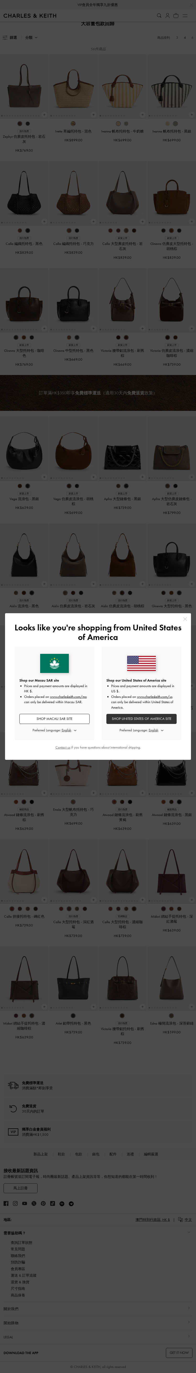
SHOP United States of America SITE (141, 719)
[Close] (185, 619)
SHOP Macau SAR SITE (54, 719)
